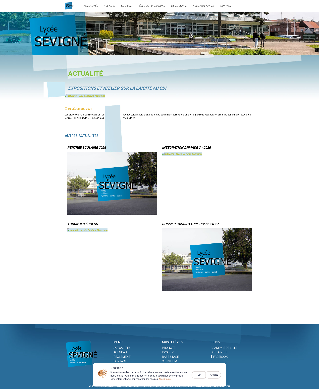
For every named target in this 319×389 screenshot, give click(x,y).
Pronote (168, 347)
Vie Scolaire (179, 5)
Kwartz (168, 352)
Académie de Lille (224, 347)
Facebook (220, 356)
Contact (225, 5)
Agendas (109, 5)
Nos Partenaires (203, 5)
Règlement (122, 356)
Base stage (170, 356)
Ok (198, 375)
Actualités (91, 5)
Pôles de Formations (151, 5)
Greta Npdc (219, 352)
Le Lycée (126, 5)
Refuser (214, 375)
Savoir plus (164, 379)
